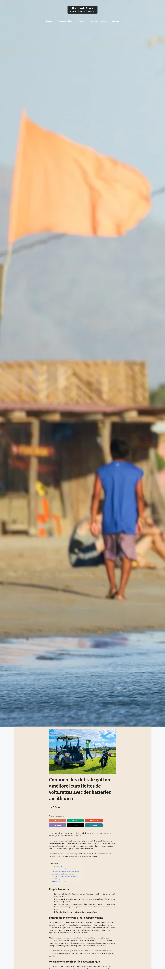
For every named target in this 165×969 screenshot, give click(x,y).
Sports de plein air (98, 21)
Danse (49, 21)
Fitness (81, 21)
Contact (115, 21)
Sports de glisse (65, 21)
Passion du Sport (82, 8)
